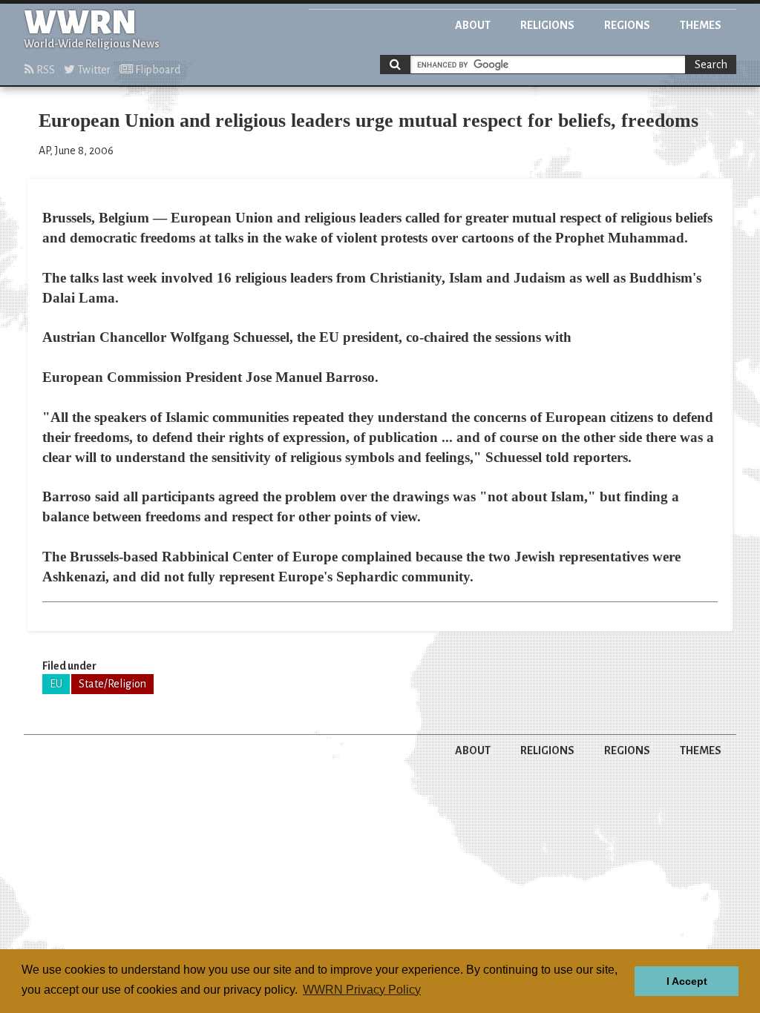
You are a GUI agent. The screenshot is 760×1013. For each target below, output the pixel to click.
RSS (44, 70)
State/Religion (112, 684)
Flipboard (156, 70)
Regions (627, 25)
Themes (700, 25)
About (473, 25)
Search (711, 64)
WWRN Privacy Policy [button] (362, 989)
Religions (547, 25)
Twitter (93, 70)
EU (56, 684)
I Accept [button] (686, 981)
